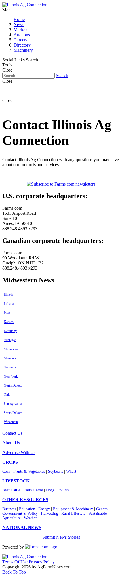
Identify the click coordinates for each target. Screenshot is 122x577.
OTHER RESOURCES (25, 499)
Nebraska (10, 367)
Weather (30, 518)
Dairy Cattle (33, 490)
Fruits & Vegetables (29, 471)
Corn (6, 471)
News (19, 24)
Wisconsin (11, 422)
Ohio (7, 395)
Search (62, 75)
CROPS (10, 462)
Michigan (10, 340)
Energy (44, 509)
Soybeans (55, 471)
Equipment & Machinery (73, 509)
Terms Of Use (15, 561)
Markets (21, 29)
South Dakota (13, 413)
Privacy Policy (42, 561)
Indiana (9, 304)
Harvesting (49, 513)
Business (9, 509)
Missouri (10, 358)
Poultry (63, 490)
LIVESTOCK (16, 480)
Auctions (22, 34)
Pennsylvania (13, 404)
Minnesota (11, 349)
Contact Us (12, 433)
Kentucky (10, 331)
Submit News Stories (61, 537)
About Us (11, 442)
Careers (20, 40)
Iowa (7, 313)
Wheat (71, 471)
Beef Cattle (11, 490)
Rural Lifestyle (73, 513)
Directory (22, 45)
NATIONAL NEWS (21, 527)
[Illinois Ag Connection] (24, 4)
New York (11, 376)
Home (19, 19)
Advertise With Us (18, 452)
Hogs (50, 490)
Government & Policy (20, 513)
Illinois (8, 295)
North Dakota (13, 386)
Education (27, 509)
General (102, 509)
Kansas (9, 322)
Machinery (23, 50)
